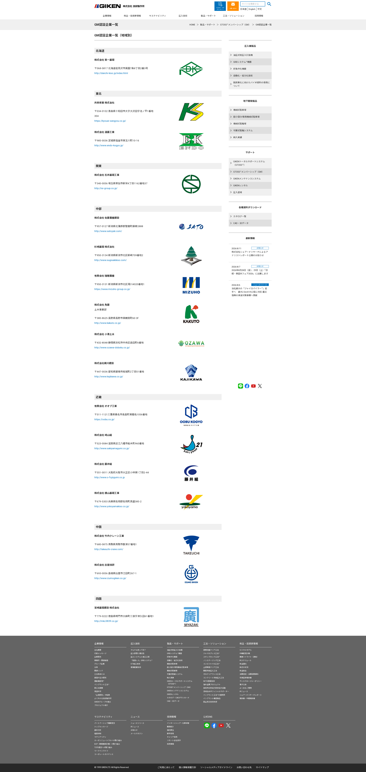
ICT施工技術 (135, 664)
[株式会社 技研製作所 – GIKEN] (119, 6)
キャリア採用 (172, 737)
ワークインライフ (101, 751)
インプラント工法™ (101, 685)
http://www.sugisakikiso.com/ (110, 260)
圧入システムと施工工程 (140, 657)
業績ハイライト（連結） (249, 657)
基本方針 (97, 730)
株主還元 (243, 664)
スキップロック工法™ (211, 657)
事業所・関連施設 (101, 660)
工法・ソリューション (214, 643)
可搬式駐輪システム (243, 130)
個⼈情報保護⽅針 (187, 767)
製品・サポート (175, 643)
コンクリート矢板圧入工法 (213, 678)
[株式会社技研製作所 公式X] (259, 386)
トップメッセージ (101, 727)
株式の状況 (244, 667)
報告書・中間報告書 (247, 698)
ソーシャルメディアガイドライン (216, 767)
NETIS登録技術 (209, 681)
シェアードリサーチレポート (251, 695)
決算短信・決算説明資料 (249, 674)
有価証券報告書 (246, 678)
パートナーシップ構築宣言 (104, 723)
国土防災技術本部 (210, 702)
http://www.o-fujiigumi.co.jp (109, 477)
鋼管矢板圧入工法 (210, 671)
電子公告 (243, 685)
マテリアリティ (100, 737)
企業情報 (99, 643)
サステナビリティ (103, 716)
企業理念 (97, 657)
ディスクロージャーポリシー (251, 681)
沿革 (96, 667)
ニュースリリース (137, 723)
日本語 (243, 9)
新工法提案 (98, 688)
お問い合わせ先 (244, 767)
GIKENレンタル (240, 185)
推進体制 (97, 734)
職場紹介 (170, 727)
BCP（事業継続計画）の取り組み (107, 744)
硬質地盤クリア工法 (211, 650)
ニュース (135, 716)
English (252, 9)
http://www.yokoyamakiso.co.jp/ (111, 506)
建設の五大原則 (100, 678)
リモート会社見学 (174, 740)
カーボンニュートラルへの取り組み (108, 740)
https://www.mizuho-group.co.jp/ (112, 289)
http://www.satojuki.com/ (108, 231)
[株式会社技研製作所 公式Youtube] (253, 386)
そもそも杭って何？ (138, 650)
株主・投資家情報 (249, 643)
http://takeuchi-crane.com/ (108, 549)
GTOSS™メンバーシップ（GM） (248, 172)
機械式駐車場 (239, 110)
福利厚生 (170, 730)
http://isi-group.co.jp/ (105, 188)
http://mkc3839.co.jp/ (106, 621)
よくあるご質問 (246, 688)
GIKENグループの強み (102, 702)
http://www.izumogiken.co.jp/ (110, 578)
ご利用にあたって (166, 767)
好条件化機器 (239, 69)
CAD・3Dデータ (240, 223)
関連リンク (98, 671)
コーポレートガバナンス (103, 754)
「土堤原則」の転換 (102, 695)
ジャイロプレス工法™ (211, 653)
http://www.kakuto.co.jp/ (107, 323)
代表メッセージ (100, 653)
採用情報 (171, 716)
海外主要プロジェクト (211, 685)
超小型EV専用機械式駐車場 (246, 117)
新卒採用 (170, 734)
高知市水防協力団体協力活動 (214, 688)
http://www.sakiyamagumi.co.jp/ (111, 448)
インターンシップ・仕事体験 (178, 723)
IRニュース (244, 691)
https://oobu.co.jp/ (104, 419)
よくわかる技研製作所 (103, 698)
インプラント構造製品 (211, 698)
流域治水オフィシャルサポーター (216, 691)
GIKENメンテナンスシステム (247, 178)
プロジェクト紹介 (101, 705)
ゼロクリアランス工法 (211, 674)
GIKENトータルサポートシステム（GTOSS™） (249, 163)
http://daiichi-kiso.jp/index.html (111, 73)
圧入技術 (135, 643)
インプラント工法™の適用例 (214, 695)
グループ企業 (99, 664)
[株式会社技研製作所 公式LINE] (240, 386)
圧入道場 (237, 192)
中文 (259, 9)
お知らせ (134, 730)
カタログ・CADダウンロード (178, 698)
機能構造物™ (99, 681)
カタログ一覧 (239, 216)
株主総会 (243, 671)
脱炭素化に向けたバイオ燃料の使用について (251, 84)
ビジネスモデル (246, 650)
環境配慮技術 (136, 667)
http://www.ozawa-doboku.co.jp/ (112, 347)
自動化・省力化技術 (243, 75)
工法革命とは (99, 674)
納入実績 (237, 137)
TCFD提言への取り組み (103, 747)
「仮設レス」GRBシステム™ (141, 660)
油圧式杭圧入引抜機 (243, 55)
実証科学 (97, 691)
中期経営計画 (245, 653)
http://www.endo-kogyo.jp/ (108, 145)
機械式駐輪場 (239, 123)
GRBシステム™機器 (242, 62)
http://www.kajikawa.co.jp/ (108, 376)
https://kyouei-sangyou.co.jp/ (110, 120)
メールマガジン (137, 734)
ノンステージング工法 (211, 660)
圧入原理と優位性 (137, 653)
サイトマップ (262, 767)
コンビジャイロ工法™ (211, 664)
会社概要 (97, 650)
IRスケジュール (245, 660)
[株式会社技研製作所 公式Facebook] (246, 386)
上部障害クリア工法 (211, 667)
